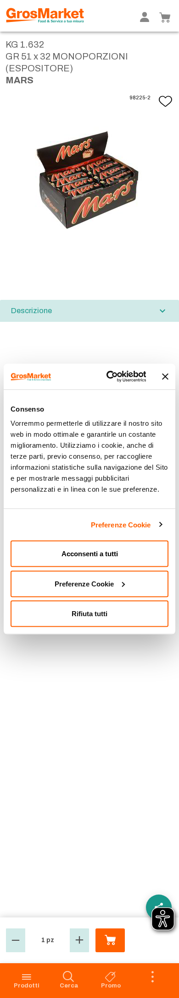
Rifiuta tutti (89, 614)
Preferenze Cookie (121, 524)
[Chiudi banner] (165, 376)
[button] (15, 940)
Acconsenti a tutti (90, 554)
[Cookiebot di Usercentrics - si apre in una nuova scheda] (109, 377)
